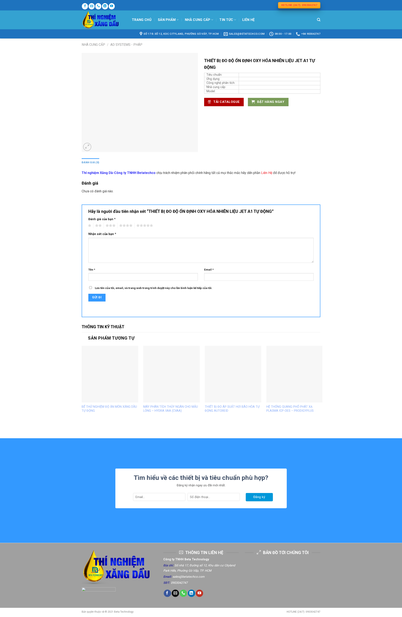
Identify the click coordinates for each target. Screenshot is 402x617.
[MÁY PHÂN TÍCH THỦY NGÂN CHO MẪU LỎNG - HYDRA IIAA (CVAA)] (171, 374)
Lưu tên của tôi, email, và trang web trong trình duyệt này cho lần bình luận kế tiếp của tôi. (153, 288)
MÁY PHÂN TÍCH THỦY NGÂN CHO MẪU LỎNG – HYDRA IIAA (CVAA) (170, 409)
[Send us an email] (92, 6)
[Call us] (98, 6)
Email (209, 269)
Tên (91, 269)
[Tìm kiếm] (318, 20)
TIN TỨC (226, 20)
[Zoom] (87, 147)
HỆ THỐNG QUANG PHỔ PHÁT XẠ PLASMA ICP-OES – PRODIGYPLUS (290, 409)
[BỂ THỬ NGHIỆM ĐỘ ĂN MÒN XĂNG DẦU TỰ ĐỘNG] (110, 374)
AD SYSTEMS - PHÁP (126, 45)
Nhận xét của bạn (102, 234)
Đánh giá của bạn (102, 219)
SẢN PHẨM (167, 20)
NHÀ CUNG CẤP (197, 20)
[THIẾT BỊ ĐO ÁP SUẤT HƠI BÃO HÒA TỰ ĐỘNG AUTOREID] (233, 374)
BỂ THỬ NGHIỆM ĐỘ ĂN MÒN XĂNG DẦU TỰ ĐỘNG (109, 409)
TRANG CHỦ (142, 20)
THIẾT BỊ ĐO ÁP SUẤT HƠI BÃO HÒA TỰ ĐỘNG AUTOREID (232, 409)
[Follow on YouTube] (112, 6)
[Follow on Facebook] (85, 6)
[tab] (90, 162)
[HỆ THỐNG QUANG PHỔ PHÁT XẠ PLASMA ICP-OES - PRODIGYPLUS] (294, 374)
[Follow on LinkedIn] (105, 6)
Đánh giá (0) (90, 162)
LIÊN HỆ (248, 20)
